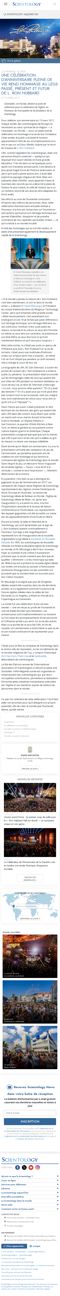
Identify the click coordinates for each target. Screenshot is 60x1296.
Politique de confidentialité (31, 1286)
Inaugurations (9, 721)
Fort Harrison (8, 656)
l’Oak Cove (23, 656)
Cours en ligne (8, 1180)
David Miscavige (25, 1255)
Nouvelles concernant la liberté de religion (20, 729)
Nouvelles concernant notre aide (16, 736)
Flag (29, 652)
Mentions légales (43, 1289)
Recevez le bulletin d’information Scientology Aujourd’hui (31, 1240)
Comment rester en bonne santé (17, 1209)
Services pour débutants (13, 1184)
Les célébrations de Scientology (16, 725)
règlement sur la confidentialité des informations (28, 1129)
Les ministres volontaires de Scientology (17, 1262)
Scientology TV (9, 732)
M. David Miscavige (31, 306)
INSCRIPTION (30, 1121)
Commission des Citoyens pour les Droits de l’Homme (22, 1279)
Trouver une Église (14, 1226)
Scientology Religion (9, 1255)
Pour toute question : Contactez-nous (23, 1217)
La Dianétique (20, 1252)
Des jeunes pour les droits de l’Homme (16, 1276)
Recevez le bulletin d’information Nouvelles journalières (31, 1236)
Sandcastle (40, 656)
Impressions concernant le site (20, 1221)
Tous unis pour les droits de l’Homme (16, 1272)
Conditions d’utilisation (27, 1289)
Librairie (5, 1188)
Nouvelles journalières (12, 1196)
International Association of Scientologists (18, 1265)
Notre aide (6, 1204)
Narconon (5, 1269)
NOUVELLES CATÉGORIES (30, 716)
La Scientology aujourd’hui (14, 1192)
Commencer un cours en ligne (13, 1258)
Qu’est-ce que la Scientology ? (17, 1176)
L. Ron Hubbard (25, 148)
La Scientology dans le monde (16, 1200)
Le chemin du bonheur (45, 1265)
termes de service (25, 1139)
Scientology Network (36, 1252)
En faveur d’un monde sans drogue (25, 1269)
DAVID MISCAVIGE (30, 755)
